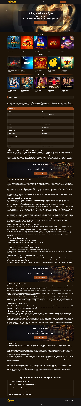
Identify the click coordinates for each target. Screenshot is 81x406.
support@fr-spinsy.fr (69, 400)
